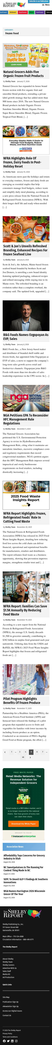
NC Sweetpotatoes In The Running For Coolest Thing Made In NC (23, 869)
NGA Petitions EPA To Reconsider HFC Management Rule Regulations (25, 419)
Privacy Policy (7, 1034)
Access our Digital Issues (12, 1011)
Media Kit (6, 974)
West (31, 12)
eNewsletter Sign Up (11, 1006)
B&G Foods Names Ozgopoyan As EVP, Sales (25, 337)
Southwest (23, 12)
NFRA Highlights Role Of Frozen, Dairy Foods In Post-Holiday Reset (22, 162)
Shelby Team (10, 81)
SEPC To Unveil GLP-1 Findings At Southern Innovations (26, 881)
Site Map (6, 997)
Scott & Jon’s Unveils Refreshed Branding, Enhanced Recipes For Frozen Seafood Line (25, 250)
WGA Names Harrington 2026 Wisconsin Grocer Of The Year (24, 893)
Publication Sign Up (10, 1002)
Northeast (39, 12)
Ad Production (8, 977)
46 (23, 757)
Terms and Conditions (10, 1037)
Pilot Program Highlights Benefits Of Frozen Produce (21, 701)
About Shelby (8, 959)
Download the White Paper (23, 824)
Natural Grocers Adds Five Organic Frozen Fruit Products (23, 74)
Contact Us (7, 1015)
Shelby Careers (8, 965)
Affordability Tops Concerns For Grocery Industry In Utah (24, 857)
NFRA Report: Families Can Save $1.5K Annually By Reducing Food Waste (25, 610)
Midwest (13, 12)
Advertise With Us (10, 968)
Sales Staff (7, 971)
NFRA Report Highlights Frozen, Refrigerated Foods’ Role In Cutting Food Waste (24, 517)
